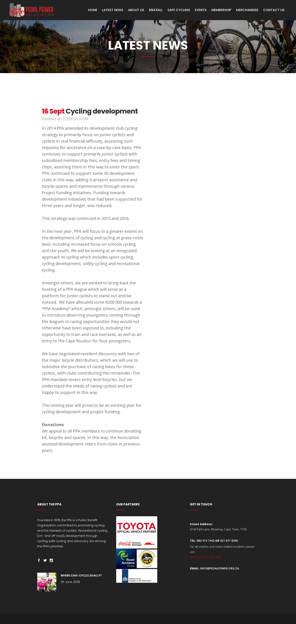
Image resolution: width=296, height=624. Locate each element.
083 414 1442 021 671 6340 (217, 540)
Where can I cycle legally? (81, 575)
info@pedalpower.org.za (219, 568)
